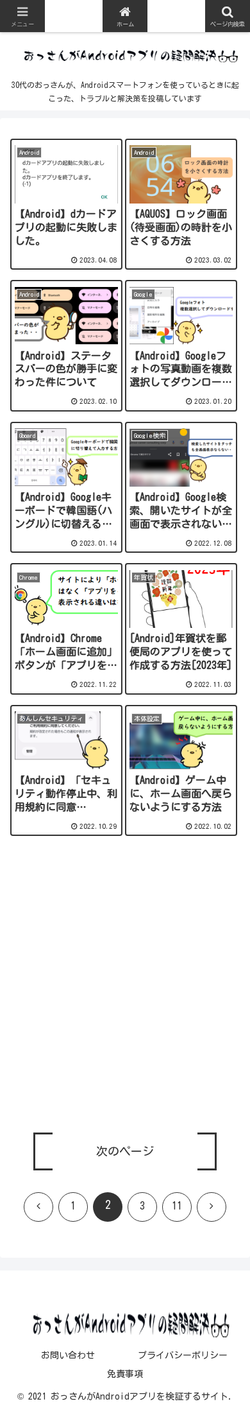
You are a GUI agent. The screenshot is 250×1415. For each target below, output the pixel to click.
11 (177, 1206)
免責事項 (125, 1373)
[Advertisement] (125, 992)
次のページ (125, 1151)
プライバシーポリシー (183, 1355)
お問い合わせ (68, 1355)
